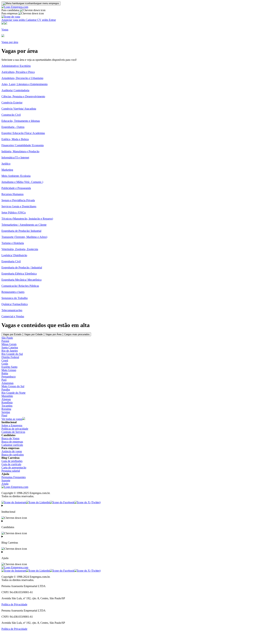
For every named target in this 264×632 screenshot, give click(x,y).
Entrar (52, 19)
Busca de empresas (12, 441)
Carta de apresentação (13, 467)
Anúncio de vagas (11, 451)
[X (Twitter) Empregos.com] (87, 502)
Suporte (5, 480)
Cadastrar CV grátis (37, 19)
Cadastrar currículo (12, 444)
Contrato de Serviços (13, 431)
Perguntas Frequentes (13, 477)
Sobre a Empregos (11, 425)
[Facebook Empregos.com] (62, 502)
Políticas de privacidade (14, 428)
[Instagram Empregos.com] (13, 502)
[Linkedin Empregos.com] (38, 502)
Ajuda (4, 483)
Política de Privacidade (14, 604)
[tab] (12, 334)
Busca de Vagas (10, 438)
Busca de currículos (12, 454)
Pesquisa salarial (10, 470)
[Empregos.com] (14, 6)
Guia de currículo (11, 464)
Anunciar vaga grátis (13, 19)
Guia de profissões (11, 461)
